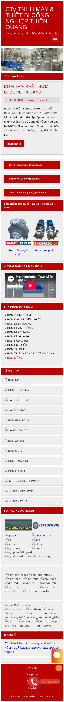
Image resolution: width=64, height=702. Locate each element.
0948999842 (50, 681)
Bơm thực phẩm (45, 250)
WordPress (31, 696)
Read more (14, 143)
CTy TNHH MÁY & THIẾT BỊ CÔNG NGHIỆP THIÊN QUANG (29, 18)
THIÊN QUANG (14, 100)
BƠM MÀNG (15, 357)
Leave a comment (37, 100)
